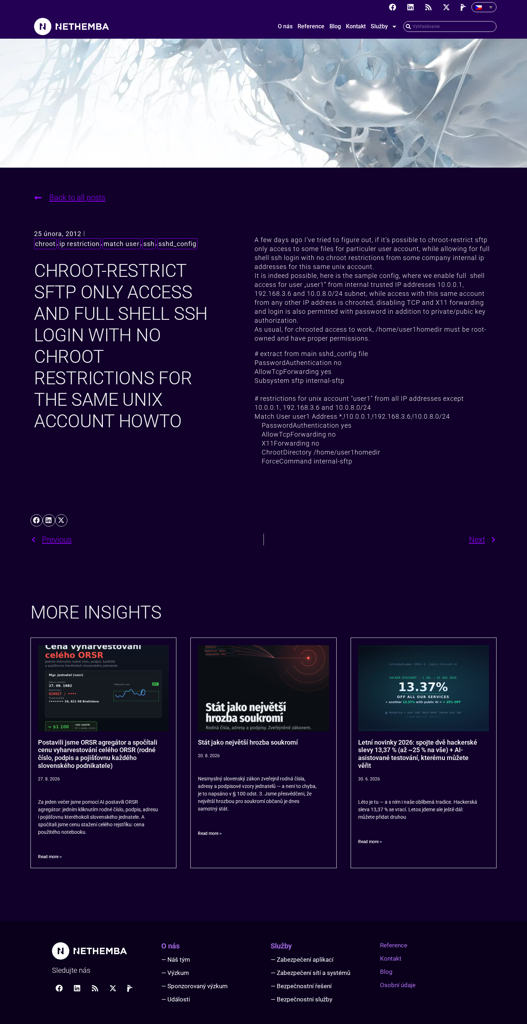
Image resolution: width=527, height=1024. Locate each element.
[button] (36, 520)
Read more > (50, 856)
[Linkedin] (410, 7)
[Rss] (428, 7)
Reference (311, 26)
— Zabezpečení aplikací (302, 959)
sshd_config (177, 243)
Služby (379, 26)
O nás (285, 26)
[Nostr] (464, 7)
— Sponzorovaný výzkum (194, 986)
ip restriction (80, 243)
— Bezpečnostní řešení (301, 986)
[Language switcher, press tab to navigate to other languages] (484, 7)
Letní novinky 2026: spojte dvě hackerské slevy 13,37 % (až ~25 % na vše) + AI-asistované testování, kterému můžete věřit (417, 754)
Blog (335, 26)
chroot (45, 243)
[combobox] (450, 26)
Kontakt (356, 26)
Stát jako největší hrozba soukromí (248, 742)
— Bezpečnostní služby (301, 999)
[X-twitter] (446, 7)
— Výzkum (175, 972)
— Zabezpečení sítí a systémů (310, 972)
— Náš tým (175, 959)
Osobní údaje (398, 985)
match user (121, 243)
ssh (149, 243)
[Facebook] (392, 7)
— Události (175, 999)
